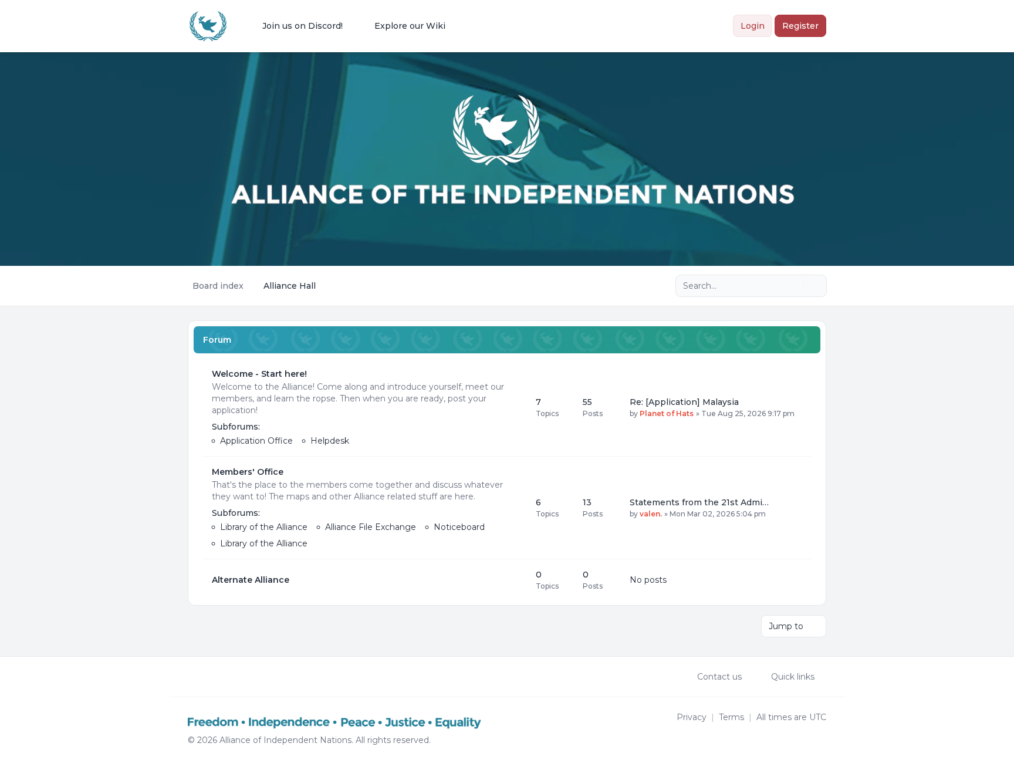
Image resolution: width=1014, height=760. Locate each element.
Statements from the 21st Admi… (699, 502)
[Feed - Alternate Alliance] (516, 580)
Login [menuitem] (753, 26)
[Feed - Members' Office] (516, 508)
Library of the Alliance (263, 527)
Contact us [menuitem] (719, 676)
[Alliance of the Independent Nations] (208, 26)
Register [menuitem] (800, 26)
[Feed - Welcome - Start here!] (516, 407)
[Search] (793, 286)
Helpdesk (329, 440)
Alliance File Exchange (370, 527)
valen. (651, 513)
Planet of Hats (667, 413)
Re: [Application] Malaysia (684, 402)
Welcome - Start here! (259, 374)
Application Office (256, 440)
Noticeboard (459, 527)
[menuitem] (295, 25)
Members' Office (247, 472)
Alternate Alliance (250, 580)
